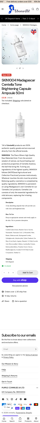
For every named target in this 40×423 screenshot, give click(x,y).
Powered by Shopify (24, 413)
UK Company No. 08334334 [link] (13, 392)
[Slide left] (17, 68)
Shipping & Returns (9, 376)
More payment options (20, 285)
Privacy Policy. (8, 357)
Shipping (16, 100)
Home (4, 25)
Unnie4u (11, 413)
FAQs (4, 370)
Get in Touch (7, 381)
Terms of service (31, 355)
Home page (14, 25)
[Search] (33, 9)
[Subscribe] (35, 349)
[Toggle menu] (2, 9)
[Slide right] (23, 68)
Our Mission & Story (10, 364)
